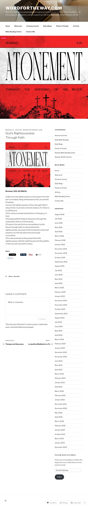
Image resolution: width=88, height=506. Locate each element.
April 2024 (58, 335)
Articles (76, 26)
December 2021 (61, 404)
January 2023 (60, 382)
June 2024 (59, 326)
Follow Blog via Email (65, 455)
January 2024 (60, 348)
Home (8, 26)
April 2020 (59, 417)
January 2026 (60, 244)
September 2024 (61, 314)
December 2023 (61, 352)
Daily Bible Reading (62, 140)
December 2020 (61, 408)
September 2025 (61, 262)
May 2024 (58, 331)
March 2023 (59, 374)
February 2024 (60, 344)
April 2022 (58, 387)
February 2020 (60, 426)
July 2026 (58, 219)
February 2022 (60, 395)
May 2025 (58, 279)
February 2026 (60, 240)
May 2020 (58, 413)
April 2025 (58, 283)
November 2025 (61, 253)
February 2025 (60, 292)
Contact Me (30, 32)
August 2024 (59, 318)
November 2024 (61, 305)
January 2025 (60, 296)
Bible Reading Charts (14, 32)
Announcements (32, 26)
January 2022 (60, 400)
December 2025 (61, 249)
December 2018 (61, 447)
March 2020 (59, 421)
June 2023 (59, 361)
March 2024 (59, 339)
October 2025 (60, 257)
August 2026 (59, 214)
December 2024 (61, 300)
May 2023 (58, 365)
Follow (59, 477)
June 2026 (59, 223)
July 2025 (58, 270)
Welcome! (18, 26)
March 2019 (59, 438)
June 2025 (59, 275)
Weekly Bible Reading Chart (65, 153)
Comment (42, 319)
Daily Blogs (47, 26)
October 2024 (60, 309)
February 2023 (60, 378)
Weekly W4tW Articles (63, 157)
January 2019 (60, 443)
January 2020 (60, 430)
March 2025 (59, 288)
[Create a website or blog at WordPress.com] (5, 501)
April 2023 (58, 370)
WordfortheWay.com (34, 8)
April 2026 (58, 232)
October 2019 (60, 434)
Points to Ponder (62, 26)
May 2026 (58, 227)
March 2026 (59, 236)
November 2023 (61, 357)
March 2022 (59, 391)
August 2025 (59, 266)
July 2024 (58, 322)
